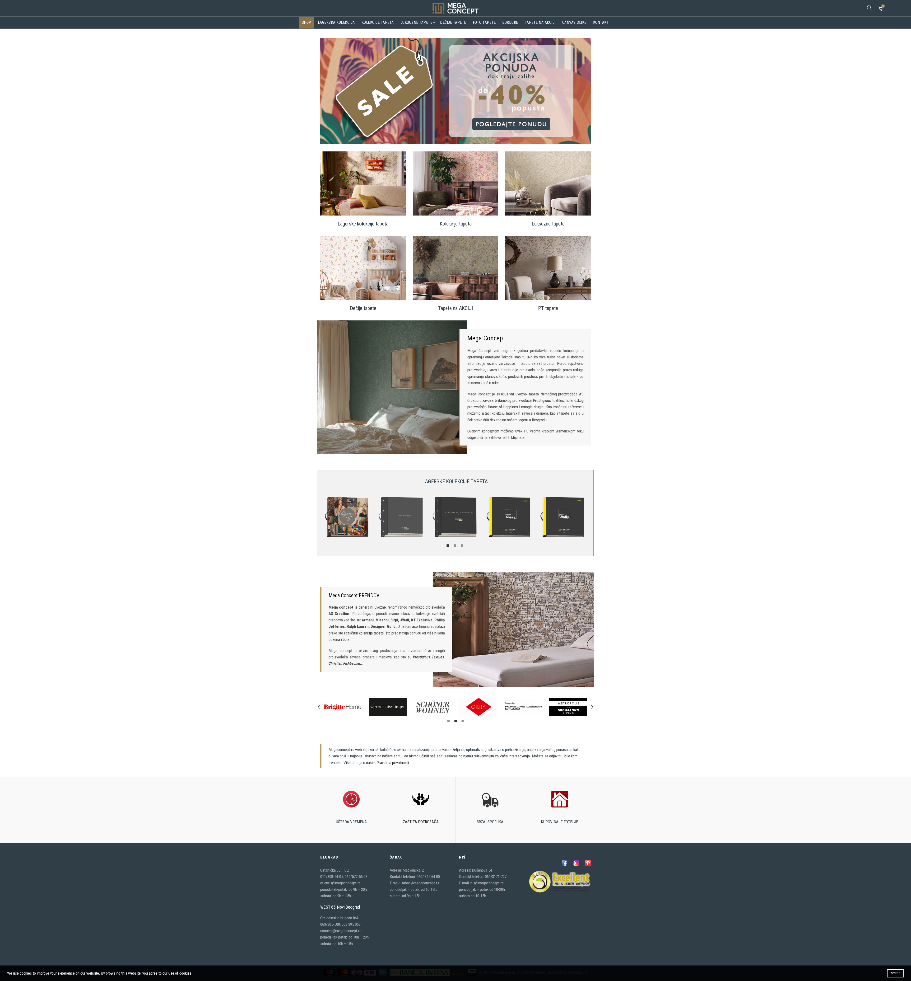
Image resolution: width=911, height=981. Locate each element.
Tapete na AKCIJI (455, 308)
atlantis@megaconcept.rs (340, 883)
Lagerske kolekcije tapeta (363, 224)
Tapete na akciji (540, 22)
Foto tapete (484, 22)
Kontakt (601, 22)
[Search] (869, 7)
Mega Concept (479, 350)
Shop (306, 22)
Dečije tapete (453, 22)
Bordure (510, 22)
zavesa (487, 400)
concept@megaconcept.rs (340, 930)
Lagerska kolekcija (336, 22)
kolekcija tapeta (371, 633)
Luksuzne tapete (416, 22)
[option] (347, 517)
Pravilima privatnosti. (393, 762)
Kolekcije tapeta (378, 22)
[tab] (448, 545)
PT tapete (548, 308)
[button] (319, 706)
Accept (895, 973)
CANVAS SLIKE (574, 22)
